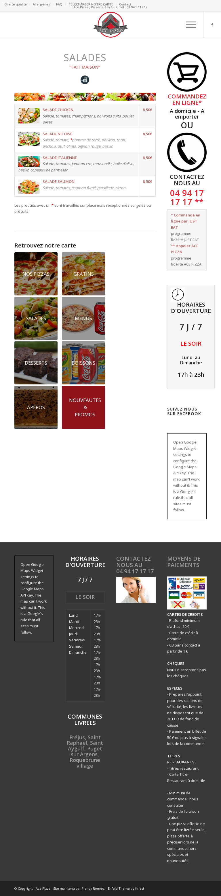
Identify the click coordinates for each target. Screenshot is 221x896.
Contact (125, 4)
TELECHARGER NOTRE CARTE (90, 4)
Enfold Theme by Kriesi (126, 888)
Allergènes (41, 4)
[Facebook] (212, 24)
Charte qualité (15, 4)
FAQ (59, 4)
